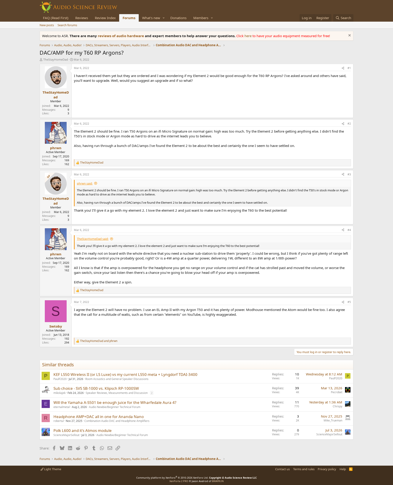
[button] (164, 18)
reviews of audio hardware (121, 35)
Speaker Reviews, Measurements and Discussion (117, 393)
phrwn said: (85, 183)
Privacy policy (327, 469)
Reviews (81, 17)
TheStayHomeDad (55, 59)
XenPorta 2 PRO (178, 481)
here (248, 35)
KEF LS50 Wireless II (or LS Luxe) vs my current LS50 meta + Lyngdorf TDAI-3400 (125, 374)
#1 (349, 68)
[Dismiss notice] (349, 35)
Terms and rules (304, 469)
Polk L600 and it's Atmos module (82, 430)
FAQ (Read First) (55, 17)
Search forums (67, 25)
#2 (349, 124)
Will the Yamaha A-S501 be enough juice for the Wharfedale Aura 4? (114, 402)
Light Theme (52, 469)
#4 (349, 230)
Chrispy (337, 406)
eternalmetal (61, 407)
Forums (129, 17)
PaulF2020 (60, 379)
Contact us (282, 469)
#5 (349, 302)
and (98, 341)
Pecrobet (336, 392)
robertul (58, 421)
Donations (178, 17)
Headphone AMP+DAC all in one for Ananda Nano (98, 416)
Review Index (105, 17)
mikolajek (59, 393)
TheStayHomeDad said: (92, 239)
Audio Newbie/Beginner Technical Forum (114, 407)
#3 (349, 174)
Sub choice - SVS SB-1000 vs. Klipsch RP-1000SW (96, 388)
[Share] (343, 68)
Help (343, 469)
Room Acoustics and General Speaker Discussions (117, 379)
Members (200, 17)
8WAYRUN (218, 481)
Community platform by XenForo (172, 477)
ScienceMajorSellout (66, 435)
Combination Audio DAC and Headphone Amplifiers (116, 421)
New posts (47, 25)
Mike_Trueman (333, 420)
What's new (151, 17)
